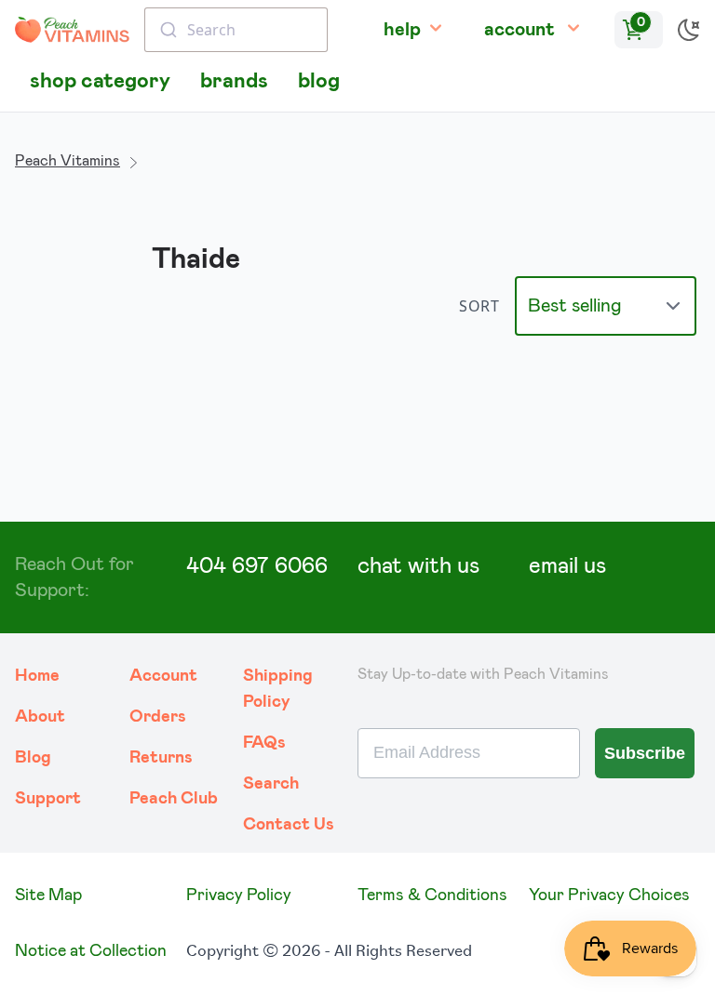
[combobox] (236, 29)
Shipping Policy (278, 689)
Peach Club (173, 798)
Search (271, 784)
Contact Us (288, 824)
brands (234, 81)
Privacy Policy (238, 895)
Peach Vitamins (67, 160)
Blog (33, 758)
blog (319, 81)
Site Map (48, 895)
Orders (157, 717)
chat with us (418, 566)
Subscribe (644, 753)
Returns (161, 758)
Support (48, 798)
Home (37, 676)
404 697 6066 (257, 566)
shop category (100, 81)
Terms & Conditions (432, 895)
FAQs (264, 743)
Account (163, 676)
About (40, 717)
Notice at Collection (91, 951)
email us (567, 566)
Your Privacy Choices (609, 895)
